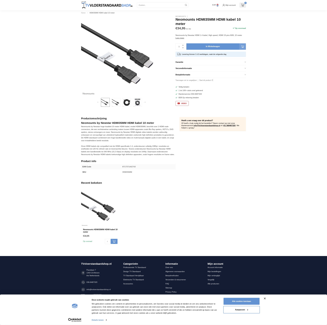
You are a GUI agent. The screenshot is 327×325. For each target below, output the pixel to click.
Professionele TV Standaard (134, 267)
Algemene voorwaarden (175, 271)
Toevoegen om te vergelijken (186, 80)
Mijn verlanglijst (214, 276)
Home (83, 13)
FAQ (167, 284)
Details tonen (98, 320)
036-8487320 (91, 282)
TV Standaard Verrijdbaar (133, 276)
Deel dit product (205, 80)
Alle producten (213, 284)
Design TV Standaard (132, 271)
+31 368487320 (229, 125)
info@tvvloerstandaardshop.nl (207, 125)
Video (184, 103)
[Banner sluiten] (265, 298)
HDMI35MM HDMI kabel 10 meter (102, 13)
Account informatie (215, 267)
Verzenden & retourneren (175, 280)
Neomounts (181, 16)
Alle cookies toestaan (241, 301)
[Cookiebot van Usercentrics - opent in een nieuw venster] (75, 320)
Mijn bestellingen (214, 271)
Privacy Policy (171, 292)
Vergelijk (211, 280)
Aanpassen (240, 309)
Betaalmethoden (172, 276)
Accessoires (128, 284)
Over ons (169, 267)
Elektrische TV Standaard (133, 280)
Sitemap (168, 288)
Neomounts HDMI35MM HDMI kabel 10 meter (100, 230)
